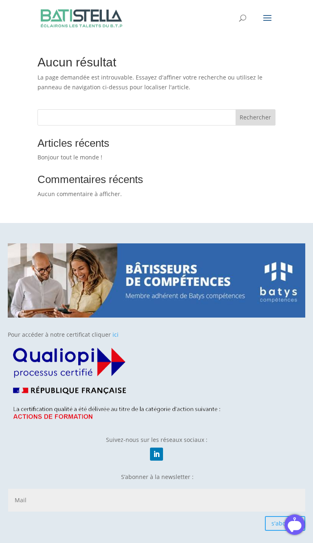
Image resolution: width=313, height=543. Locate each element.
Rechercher (255, 117)
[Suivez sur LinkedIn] (156, 454)
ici (115, 334)
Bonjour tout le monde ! (69, 157)
